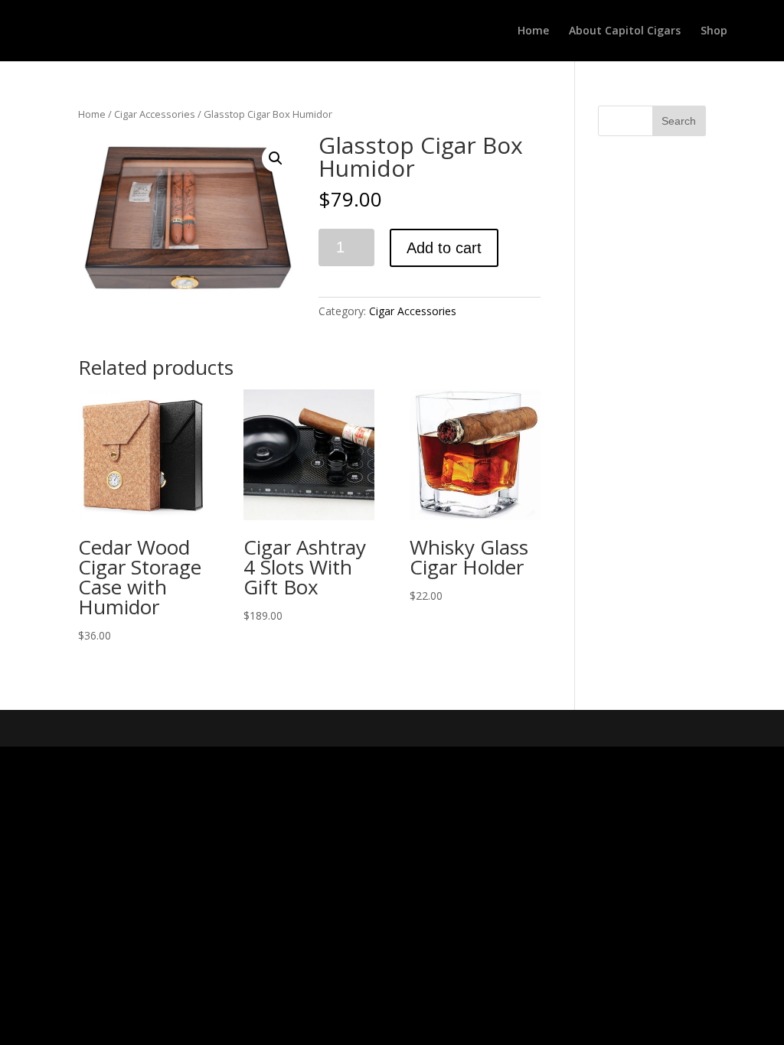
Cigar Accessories (154, 114)
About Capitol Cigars (625, 31)
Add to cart (444, 247)
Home (533, 31)
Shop (714, 31)
